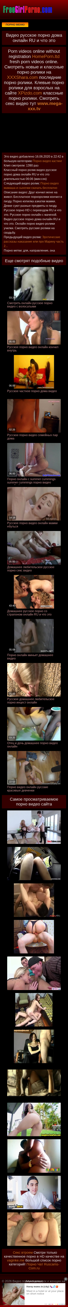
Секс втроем (23, 1252)
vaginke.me (15, 1260)
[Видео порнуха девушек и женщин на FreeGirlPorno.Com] (27, 9)
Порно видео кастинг (47, 161)
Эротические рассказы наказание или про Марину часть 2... (34, 241)
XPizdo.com (30, 92)
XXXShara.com (22, 77)
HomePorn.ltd (46, 56)
